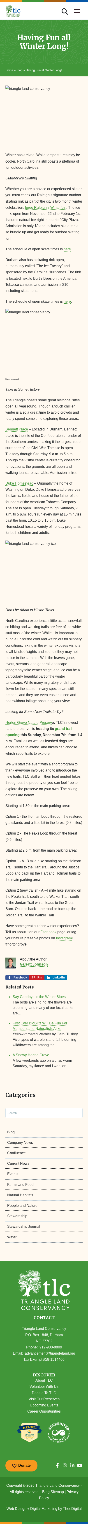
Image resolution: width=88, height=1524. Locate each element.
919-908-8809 (50, 1347)
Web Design (16, 1509)
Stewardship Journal (23, 1226)
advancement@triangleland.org (50, 1353)
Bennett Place (16, 429)
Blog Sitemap (53, 1492)
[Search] (75, 1112)
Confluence (16, 1153)
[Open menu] (77, 11)
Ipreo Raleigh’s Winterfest (45, 207)
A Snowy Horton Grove (31, 1055)
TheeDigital (72, 1509)
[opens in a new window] (57, 1465)
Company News (20, 1142)
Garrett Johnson (34, 964)
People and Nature (22, 1205)
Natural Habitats (20, 1195)
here (67, 249)
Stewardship (17, 1216)
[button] (44, 1375)
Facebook (48, 932)
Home (9, 70)
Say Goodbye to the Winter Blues (39, 997)
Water (11, 1237)
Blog (19, 70)
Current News (18, 1163)
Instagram (64, 938)
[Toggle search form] (65, 11)
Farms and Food (20, 1185)
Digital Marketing (43, 1509)
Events (12, 1174)
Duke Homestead (19, 483)
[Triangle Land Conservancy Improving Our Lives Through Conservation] (13, 11)
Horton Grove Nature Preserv (28, 722)
